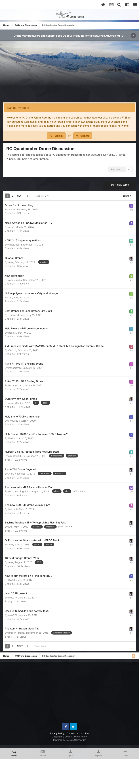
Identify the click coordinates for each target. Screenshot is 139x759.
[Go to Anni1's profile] (131, 223)
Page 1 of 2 (41, 195)
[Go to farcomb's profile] (131, 506)
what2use (14, 244)
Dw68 (11, 580)
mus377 (12, 597)
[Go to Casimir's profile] (131, 347)
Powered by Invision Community (69, 740)
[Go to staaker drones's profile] (131, 311)
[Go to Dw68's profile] (131, 576)
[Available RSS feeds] (133, 655)
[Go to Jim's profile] (131, 294)
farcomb (13, 509)
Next (20, 195)
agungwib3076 (16, 455)
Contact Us (72, 733)
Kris (10, 526)
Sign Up (84, 135)
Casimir (12, 350)
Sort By (127, 196)
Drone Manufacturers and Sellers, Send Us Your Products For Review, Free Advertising (67, 35)
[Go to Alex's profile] (131, 259)
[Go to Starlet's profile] (131, 206)
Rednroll (13, 438)
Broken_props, (16, 632)
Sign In (59, 135)
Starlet (12, 209)
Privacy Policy (57, 733)
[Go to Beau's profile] (131, 329)
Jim (10, 297)
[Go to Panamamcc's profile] (131, 364)
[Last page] (27, 196)
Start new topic (120, 184)
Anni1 (11, 227)
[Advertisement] (69, 73)
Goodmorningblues (19, 491)
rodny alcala (15, 279)
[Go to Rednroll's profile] (131, 417)
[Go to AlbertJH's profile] (131, 452)
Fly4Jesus (14, 420)
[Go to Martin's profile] (131, 488)
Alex (10, 262)
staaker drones (16, 315)
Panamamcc (15, 367)
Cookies (85, 733)
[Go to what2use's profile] (131, 241)
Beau (11, 332)
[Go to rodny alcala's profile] (131, 276)
